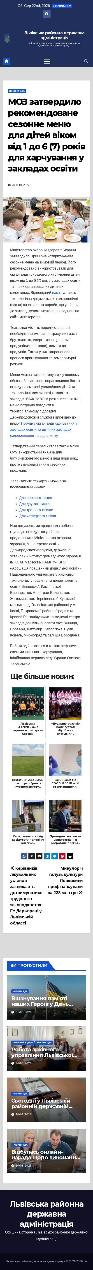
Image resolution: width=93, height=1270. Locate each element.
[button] (86, 61)
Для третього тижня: (36, 510)
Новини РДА (20, 991)
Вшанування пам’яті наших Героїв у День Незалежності (40, 1004)
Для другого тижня (34, 504)
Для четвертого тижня (37, 516)
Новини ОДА (17, 91)
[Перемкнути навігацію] (47, 61)
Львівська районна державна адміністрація (54, 35)
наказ (56, 293)
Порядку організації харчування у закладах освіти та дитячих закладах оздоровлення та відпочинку (43, 429)
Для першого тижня (35, 498)
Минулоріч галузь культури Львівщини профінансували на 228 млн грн (65, 880)
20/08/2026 (24, 1063)
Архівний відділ (23, 1042)
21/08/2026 (24, 1012)
